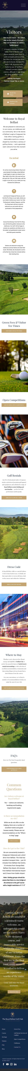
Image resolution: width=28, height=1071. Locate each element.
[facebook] (3, 1064)
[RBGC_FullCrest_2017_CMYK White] (12, 1013)
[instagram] (11, 1064)
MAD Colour (7, 1060)
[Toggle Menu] (23, 5)
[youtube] (7, 1064)
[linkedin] (15, 1064)
